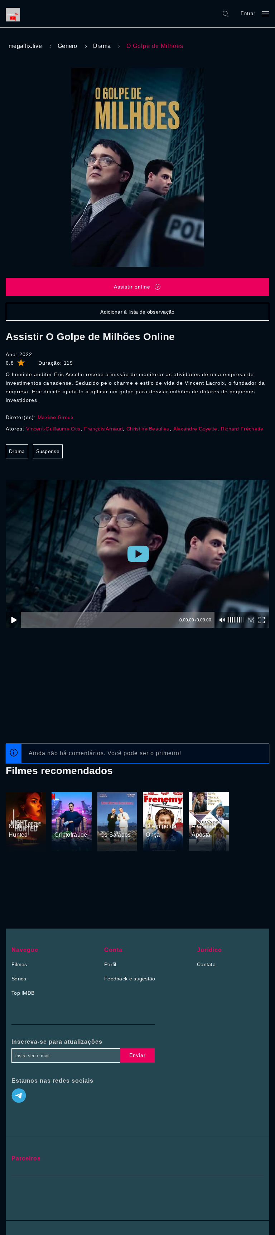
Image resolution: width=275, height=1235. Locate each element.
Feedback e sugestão (129, 978)
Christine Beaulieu (147, 429)
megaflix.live (25, 46)
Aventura (65, 812)
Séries (18, 978)
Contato (206, 964)
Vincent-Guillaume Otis (53, 429)
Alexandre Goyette (195, 429)
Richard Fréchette (242, 429)
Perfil (110, 964)
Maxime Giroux (55, 417)
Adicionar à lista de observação (137, 312)
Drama (102, 46)
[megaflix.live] (15, 13)
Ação (61, 821)
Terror (16, 812)
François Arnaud (103, 429)
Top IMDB (22, 993)
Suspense (47, 451)
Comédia (202, 812)
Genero (67, 46)
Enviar (137, 1055)
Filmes (19, 964)
